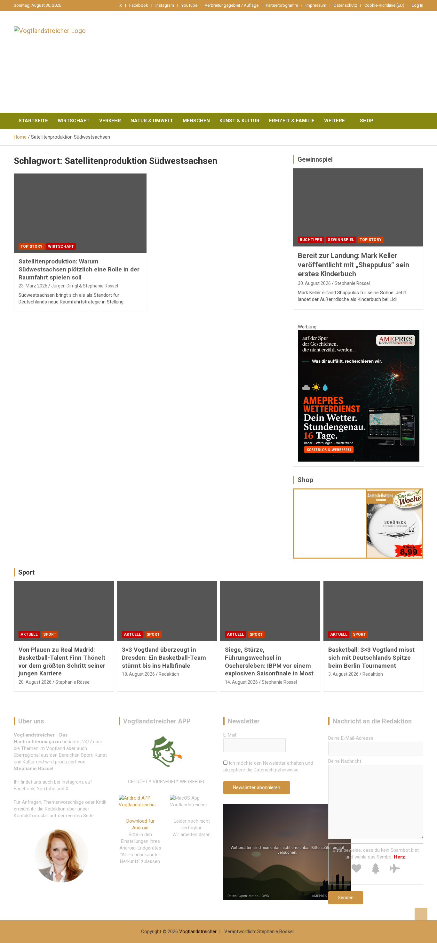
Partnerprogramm (282, 5)
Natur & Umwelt (152, 121)
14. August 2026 (241, 682)
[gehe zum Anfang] (421, 914)
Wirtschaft (74, 121)
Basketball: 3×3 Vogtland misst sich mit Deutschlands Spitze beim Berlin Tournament (371, 657)
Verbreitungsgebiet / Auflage (231, 5)
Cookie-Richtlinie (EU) (384, 5)
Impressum (316, 5)
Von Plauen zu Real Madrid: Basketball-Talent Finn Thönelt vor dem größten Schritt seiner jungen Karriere (62, 661)
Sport (26, 572)
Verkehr (110, 121)
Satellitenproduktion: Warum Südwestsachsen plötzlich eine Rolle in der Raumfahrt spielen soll (79, 269)
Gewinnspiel (315, 159)
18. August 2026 (138, 674)
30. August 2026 (314, 283)
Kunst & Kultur (239, 121)
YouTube (189, 5)
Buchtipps (311, 240)
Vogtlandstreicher (198, 931)
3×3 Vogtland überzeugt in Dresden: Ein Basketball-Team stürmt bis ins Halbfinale (164, 657)
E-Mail (229, 735)
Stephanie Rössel (100, 285)
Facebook (138, 5)
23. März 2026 (33, 285)
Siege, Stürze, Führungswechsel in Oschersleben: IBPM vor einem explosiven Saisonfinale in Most (269, 661)
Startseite (33, 121)
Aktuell (29, 634)
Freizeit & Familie (291, 121)
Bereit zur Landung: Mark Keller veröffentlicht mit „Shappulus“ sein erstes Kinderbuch (353, 265)
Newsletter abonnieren (256, 787)
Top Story (31, 246)
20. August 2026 (35, 682)
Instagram (164, 5)
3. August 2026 (343, 674)
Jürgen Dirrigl (64, 285)
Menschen (196, 121)
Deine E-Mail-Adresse (350, 738)
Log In (417, 5)
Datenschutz (345, 5)
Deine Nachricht (344, 761)
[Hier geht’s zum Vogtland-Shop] (330, 523)
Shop (366, 121)
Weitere (334, 121)
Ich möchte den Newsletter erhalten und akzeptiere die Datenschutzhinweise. (268, 766)
